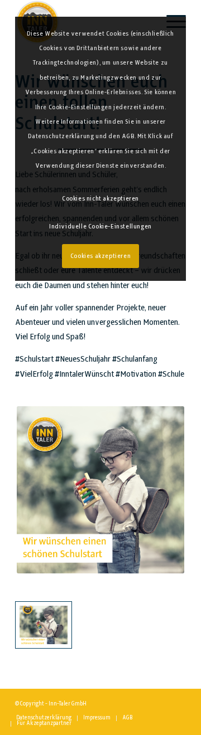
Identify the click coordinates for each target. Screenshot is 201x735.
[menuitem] (44, 718)
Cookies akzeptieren (100, 256)
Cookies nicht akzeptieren (100, 199)
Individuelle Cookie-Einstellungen (100, 226)
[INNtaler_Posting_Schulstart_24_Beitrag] (43, 625)
